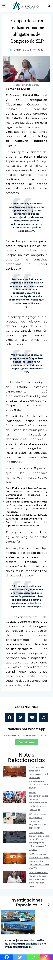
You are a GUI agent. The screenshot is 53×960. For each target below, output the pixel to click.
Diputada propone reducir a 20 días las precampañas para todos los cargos (38, 879)
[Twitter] (20, 717)
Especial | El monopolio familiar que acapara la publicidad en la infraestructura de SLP (25, 944)
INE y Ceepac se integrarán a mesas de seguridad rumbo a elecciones (39, 821)
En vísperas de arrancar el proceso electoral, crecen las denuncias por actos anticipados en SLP (38, 777)
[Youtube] (32, 717)
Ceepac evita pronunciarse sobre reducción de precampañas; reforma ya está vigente (39, 841)
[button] (3, 6)
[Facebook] (9, 717)
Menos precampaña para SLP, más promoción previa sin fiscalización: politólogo (38, 801)
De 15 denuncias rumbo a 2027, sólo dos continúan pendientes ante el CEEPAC (39, 861)
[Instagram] (43, 717)
